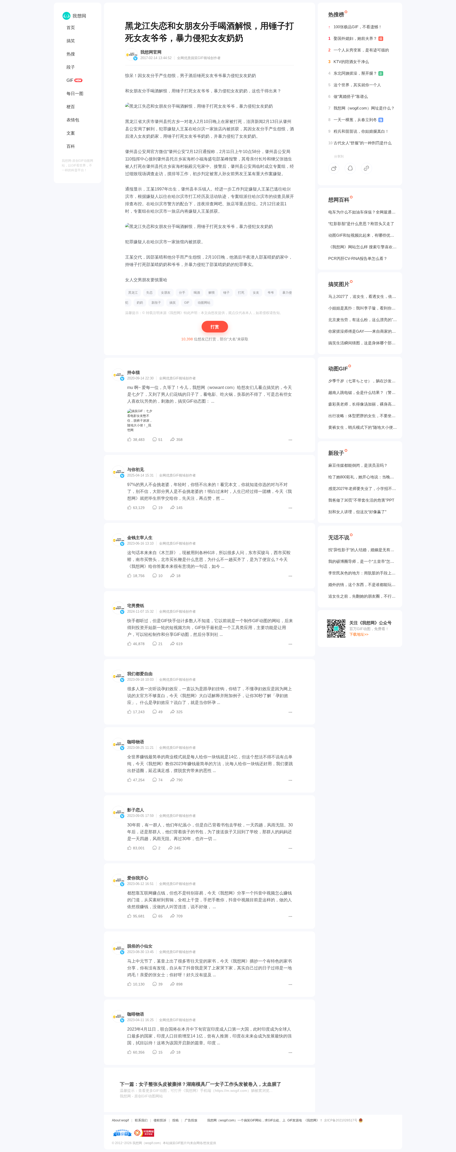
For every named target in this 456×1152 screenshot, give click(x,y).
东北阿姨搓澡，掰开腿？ (355, 73)
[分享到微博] (333, 168)
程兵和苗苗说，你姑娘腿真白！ (358, 131)
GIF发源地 (294, 1120)
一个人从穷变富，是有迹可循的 (358, 50)
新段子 (156, 302)
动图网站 (204, 302)
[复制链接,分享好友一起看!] (366, 168)
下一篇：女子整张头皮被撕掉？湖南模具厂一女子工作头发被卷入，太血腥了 (200, 1084)
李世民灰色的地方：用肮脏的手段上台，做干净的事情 (362, 573)
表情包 (72, 120)
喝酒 (197, 292)
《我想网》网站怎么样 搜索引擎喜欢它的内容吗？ (362, 247)
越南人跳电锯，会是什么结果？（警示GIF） (362, 392)
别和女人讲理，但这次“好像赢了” (357, 512)
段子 (70, 67)
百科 (70, 146)
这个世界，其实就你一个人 (354, 85)
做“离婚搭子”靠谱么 (348, 96)
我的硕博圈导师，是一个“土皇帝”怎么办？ (362, 561)
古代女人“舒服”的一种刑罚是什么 (360, 143)
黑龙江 (133, 292)
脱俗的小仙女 (140, 946)
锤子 (226, 292)
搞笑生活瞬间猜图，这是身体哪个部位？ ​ (362, 343)
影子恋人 (135, 810)
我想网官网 (151, 52)
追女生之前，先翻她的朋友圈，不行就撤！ (362, 596)
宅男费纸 (135, 605)
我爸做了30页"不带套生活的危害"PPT (361, 500)
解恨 (211, 292)
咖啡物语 (135, 742)
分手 (182, 292)
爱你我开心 (137, 878)
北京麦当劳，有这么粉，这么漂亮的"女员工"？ (362, 319)
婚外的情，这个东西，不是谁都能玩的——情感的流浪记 (362, 584)
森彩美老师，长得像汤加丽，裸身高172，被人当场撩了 (362, 404)
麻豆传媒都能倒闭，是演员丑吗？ (358, 465)
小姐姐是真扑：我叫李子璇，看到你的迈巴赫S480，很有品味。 (362, 308)
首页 (70, 27)
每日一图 (74, 93)
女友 (256, 292)
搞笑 (70, 41)
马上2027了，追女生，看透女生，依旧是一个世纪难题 (362, 296)
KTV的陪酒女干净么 (348, 61)
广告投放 (191, 1120)
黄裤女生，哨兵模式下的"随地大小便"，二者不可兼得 (362, 427)
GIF (69, 80)
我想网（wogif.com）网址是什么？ (361, 108)
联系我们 (141, 1120)
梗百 (70, 106)
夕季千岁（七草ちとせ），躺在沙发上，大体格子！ (362, 381)
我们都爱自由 (140, 674)
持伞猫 (133, 372)
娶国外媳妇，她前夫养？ (355, 38)
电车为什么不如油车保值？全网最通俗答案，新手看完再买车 (362, 212)
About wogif (120, 1120)
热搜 (70, 54)
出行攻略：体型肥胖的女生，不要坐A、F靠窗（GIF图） (362, 415)
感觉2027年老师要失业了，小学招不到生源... (362, 488)
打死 (241, 292)
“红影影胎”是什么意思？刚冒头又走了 (361, 223)
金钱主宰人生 (140, 537)
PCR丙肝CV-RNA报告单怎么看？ (357, 258)
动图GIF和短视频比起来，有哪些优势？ (362, 235)
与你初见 (135, 469)
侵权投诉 (160, 1120)
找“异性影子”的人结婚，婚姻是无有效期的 (362, 550)
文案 (70, 133)
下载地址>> (358, 634)
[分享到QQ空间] (350, 168)
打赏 (215, 327)
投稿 (175, 1120)
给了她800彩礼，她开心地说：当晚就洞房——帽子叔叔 (362, 477)
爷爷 (271, 292)
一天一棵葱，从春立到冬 (355, 119)
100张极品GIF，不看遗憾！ (355, 27)
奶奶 (140, 302)
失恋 (149, 292)
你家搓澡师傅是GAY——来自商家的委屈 (362, 331)
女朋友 (165, 292)
